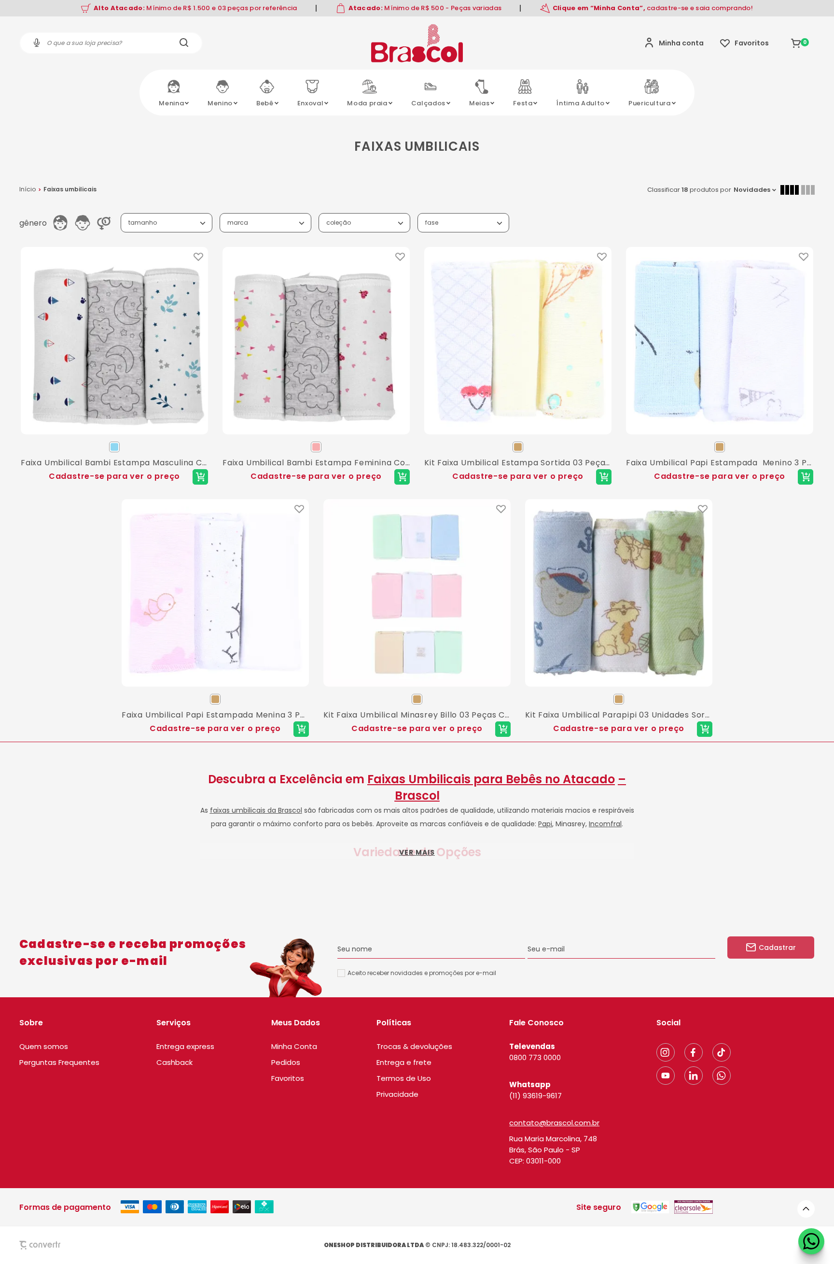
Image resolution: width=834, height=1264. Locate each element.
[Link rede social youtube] (665, 1075)
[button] (806, 1209)
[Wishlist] (744, 43)
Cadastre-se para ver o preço (114, 476)
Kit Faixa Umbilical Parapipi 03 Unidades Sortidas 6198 (618, 714)
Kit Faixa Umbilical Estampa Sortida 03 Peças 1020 (518, 462)
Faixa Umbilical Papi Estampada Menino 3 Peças (719, 462)
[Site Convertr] (62, 1245)
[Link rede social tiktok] (721, 1052)
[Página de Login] (674, 43)
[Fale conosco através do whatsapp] (811, 1241)
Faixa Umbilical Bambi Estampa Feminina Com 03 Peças (316, 462)
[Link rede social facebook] (693, 1052)
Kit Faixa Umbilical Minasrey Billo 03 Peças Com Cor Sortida (417, 714)
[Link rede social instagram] (665, 1052)
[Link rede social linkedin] (693, 1075)
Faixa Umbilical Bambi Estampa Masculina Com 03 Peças (114, 462)
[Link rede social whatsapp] (721, 1075)
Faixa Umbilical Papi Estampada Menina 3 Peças (215, 714)
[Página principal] (417, 43)
